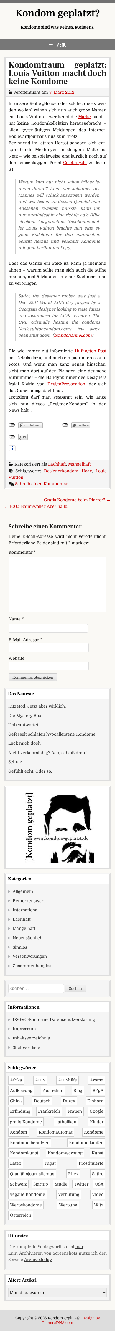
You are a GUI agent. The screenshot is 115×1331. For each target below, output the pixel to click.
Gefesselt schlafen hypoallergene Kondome (52, 734)
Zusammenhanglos (32, 965)
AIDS (40, 1080)
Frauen (75, 1111)
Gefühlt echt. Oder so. (30, 771)
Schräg (15, 761)
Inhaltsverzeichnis (31, 1038)
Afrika (16, 1080)
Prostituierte (91, 1163)
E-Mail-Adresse (25, 639)
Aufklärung (21, 1090)
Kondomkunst (24, 1153)
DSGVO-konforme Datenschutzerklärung (54, 1019)
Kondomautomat (56, 1132)
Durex (69, 1101)
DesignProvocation (66, 383)
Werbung (68, 1205)
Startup (40, 1184)
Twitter (81, 1184)
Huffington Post (91, 351)
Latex (15, 1163)
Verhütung (68, 1194)
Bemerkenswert (29, 900)
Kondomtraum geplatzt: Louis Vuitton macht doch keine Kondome (57, 73)
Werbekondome (26, 1205)
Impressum (24, 1028)
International (26, 910)
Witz (99, 1205)
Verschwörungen (30, 956)
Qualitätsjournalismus (32, 1173)
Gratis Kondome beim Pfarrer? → (77, 500)
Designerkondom (61, 470)
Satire (98, 1173)
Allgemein (23, 891)
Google (97, 1111)
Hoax (87, 470)
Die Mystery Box (24, 715)
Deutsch (42, 1101)
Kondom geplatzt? (58, 13)
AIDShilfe (67, 1080)
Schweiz (18, 1184)
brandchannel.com (73, 335)
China (16, 1101)
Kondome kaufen (86, 1142)
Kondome (94, 1132)
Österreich (20, 1215)
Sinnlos (20, 947)
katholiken (65, 1121)
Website (16, 658)
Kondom (18, 1132)
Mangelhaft (79, 464)
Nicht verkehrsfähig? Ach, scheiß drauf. (48, 752)
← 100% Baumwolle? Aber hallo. (36, 506)
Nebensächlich (27, 937)
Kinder (97, 1121)
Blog (77, 1090)
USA (99, 1184)
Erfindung (20, 1111)
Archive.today (38, 1259)
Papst (50, 1163)
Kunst (98, 1153)
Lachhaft (57, 464)
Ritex (73, 1173)
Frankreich (49, 1111)
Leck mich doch (24, 743)
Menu (61, 44)
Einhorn (95, 1101)
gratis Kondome (26, 1121)
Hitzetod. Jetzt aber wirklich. (37, 706)
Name (16, 619)
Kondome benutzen (30, 1142)
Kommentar (22, 552)
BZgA (98, 1090)
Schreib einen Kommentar (41, 483)
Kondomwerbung (65, 1153)
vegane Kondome (27, 1194)
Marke (84, 116)
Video (98, 1194)
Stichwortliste (26, 1047)
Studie (61, 1184)
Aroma (97, 1080)
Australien (53, 1090)
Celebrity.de (75, 162)
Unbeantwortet (23, 724)
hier (79, 1246)
